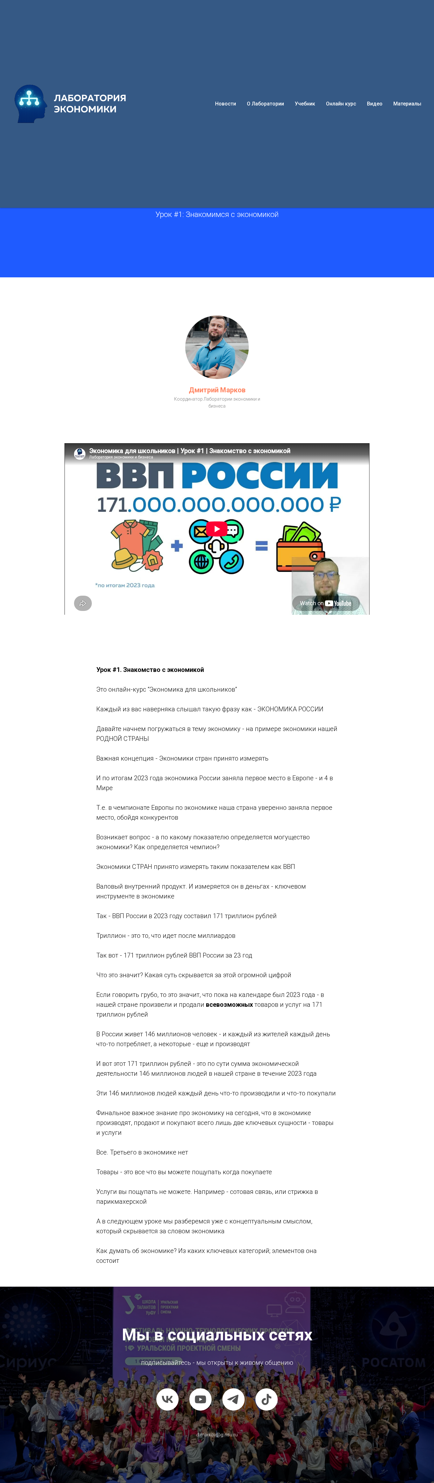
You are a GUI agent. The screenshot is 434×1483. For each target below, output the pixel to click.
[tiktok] (266, 1399)
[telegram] (233, 1399)
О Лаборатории (265, 104)
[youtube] (200, 1399)
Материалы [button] (407, 104)
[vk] (167, 1399)
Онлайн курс (341, 104)
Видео (375, 104)
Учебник (305, 104)
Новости (225, 104)
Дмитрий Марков (217, 390)
